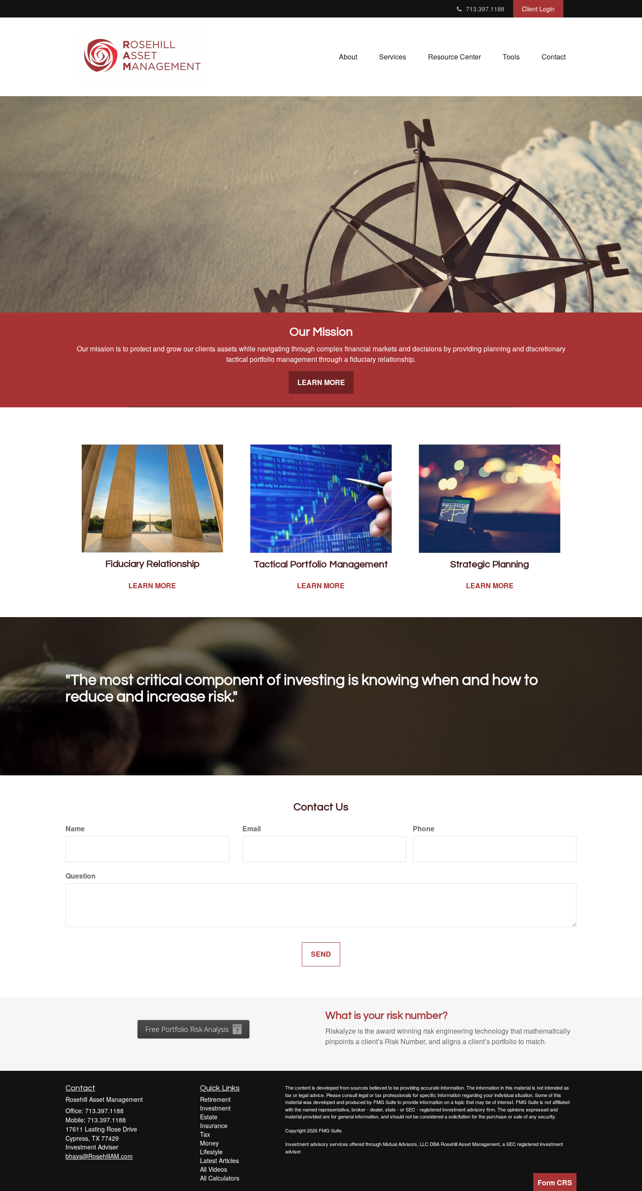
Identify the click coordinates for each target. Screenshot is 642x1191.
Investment (215, 1108)
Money (209, 1143)
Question (81, 876)
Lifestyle (211, 1151)
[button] (348, 56)
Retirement (215, 1099)
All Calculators (219, 1178)
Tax (205, 1134)
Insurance (214, 1125)
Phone (424, 828)
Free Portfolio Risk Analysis (187, 1029)
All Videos (213, 1169)
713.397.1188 (485, 8)
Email (251, 828)
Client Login (538, 8)
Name (75, 828)
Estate (208, 1116)
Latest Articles (219, 1160)
